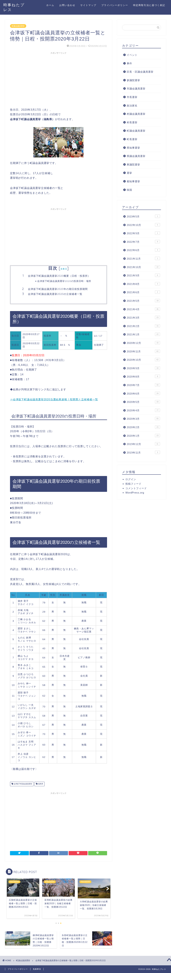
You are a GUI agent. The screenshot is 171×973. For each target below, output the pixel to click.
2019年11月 (142, 452)
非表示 (63, 269)
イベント (132, 54)
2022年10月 (142, 225)
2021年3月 (142, 317)
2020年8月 (142, 376)
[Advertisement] (58, 79)
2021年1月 (142, 334)
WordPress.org (134, 492)
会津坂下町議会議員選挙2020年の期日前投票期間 (58, 289)
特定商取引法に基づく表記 (149, 5)
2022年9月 (142, 233)
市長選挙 (132, 97)
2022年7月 (142, 241)
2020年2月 (142, 427)
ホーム (50, 5)
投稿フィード (133, 483)
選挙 (129, 172)
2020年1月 (142, 435)
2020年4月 (142, 410)
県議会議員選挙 (136, 156)
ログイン (130, 479)
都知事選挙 (133, 181)
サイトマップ (88, 5)
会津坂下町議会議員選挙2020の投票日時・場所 (64, 281)
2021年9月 (142, 275)
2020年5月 (142, 402)
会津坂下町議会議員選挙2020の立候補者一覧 (55, 294)
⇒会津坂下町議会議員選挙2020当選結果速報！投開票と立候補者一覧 (54, 399)
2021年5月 (142, 300)
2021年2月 (142, 326)
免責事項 (37, 969)
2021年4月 (142, 309)
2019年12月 (142, 444)
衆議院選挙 (133, 164)
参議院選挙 (133, 80)
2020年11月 (142, 351)
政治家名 (132, 105)
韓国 (129, 189)
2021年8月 (142, 284)
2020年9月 (142, 368)
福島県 (40, 784)
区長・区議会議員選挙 (140, 71)
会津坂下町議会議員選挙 (22, 784)
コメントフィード (136, 488)
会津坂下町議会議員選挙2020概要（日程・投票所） (59, 275)
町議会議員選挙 (18, 26)
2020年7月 (142, 385)
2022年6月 (142, 250)
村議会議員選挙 (136, 113)
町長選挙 (132, 139)
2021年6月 (142, 292)
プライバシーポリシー (114, 5)
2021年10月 (142, 267)
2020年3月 (142, 418)
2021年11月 (142, 258)
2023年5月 (142, 216)
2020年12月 (142, 343)
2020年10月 (142, 359)
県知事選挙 (133, 147)
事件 (129, 63)
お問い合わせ (67, 5)
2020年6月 (142, 393)
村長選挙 (132, 122)
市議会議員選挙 (136, 88)
